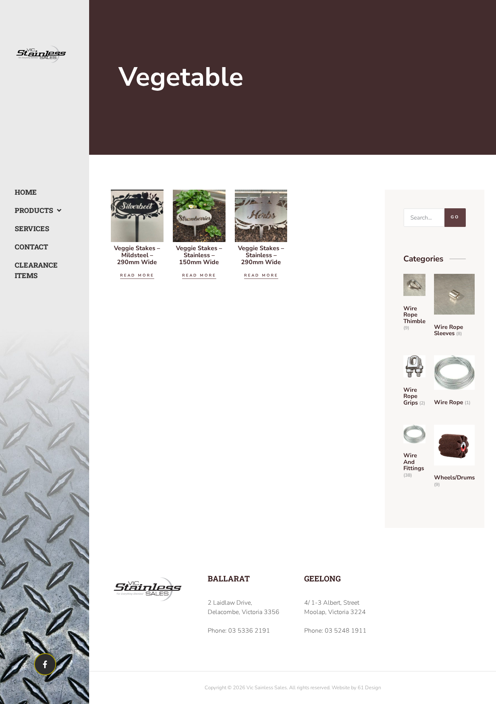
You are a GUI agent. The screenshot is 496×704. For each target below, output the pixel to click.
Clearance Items (30, 270)
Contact (30, 246)
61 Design (369, 687)
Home (26, 192)
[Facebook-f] (45, 664)
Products (30, 210)
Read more (137, 275)
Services (30, 228)
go (455, 217)
